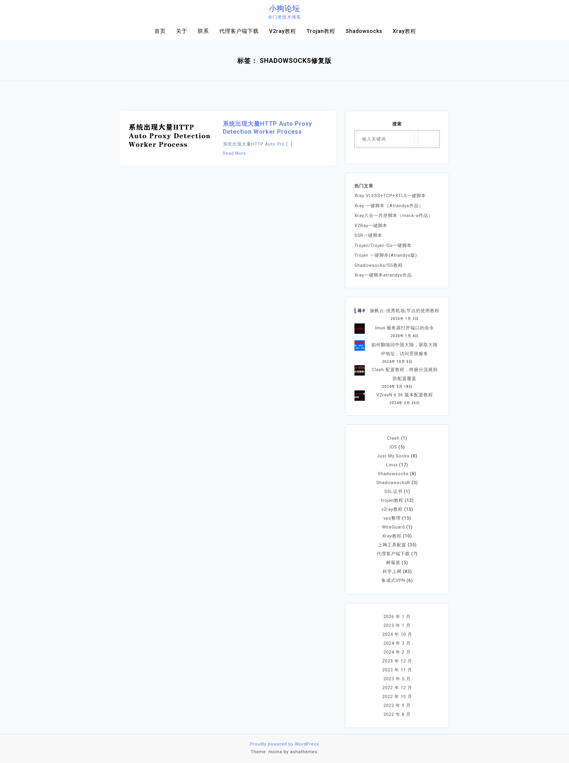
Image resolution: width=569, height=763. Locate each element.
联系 (203, 31)
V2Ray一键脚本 (370, 225)
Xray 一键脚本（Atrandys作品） (388, 205)
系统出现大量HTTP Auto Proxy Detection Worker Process (267, 127)
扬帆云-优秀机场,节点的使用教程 (404, 310)
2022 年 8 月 (397, 714)
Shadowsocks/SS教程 (378, 265)
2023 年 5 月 (397, 678)
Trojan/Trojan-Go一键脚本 (383, 245)
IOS (393, 447)
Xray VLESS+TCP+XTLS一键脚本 (390, 195)
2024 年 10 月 (397, 634)
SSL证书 (393, 491)
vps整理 (392, 518)
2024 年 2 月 (397, 652)
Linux (392, 464)
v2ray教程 (282, 31)
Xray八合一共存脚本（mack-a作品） (393, 215)
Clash (393, 438)
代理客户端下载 (239, 31)
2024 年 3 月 (397, 643)
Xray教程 (404, 31)
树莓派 (393, 562)
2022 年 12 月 (397, 687)
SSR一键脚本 (368, 235)
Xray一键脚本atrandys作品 (383, 275)
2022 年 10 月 (397, 696)
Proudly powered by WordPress (284, 744)
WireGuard (393, 527)
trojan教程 (320, 31)
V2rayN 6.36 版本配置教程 (404, 395)
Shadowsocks (364, 31)
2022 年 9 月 (397, 705)
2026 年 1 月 (397, 616)
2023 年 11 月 (397, 670)
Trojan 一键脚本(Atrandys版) (385, 255)
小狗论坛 (284, 8)
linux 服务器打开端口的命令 (404, 328)
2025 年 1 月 (397, 625)
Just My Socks (393, 456)
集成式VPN (393, 580)
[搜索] (428, 139)
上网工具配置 (392, 544)
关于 (181, 31)
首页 (160, 31)
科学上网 (392, 571)
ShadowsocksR (393, 482)
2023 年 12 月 (397, 661)
